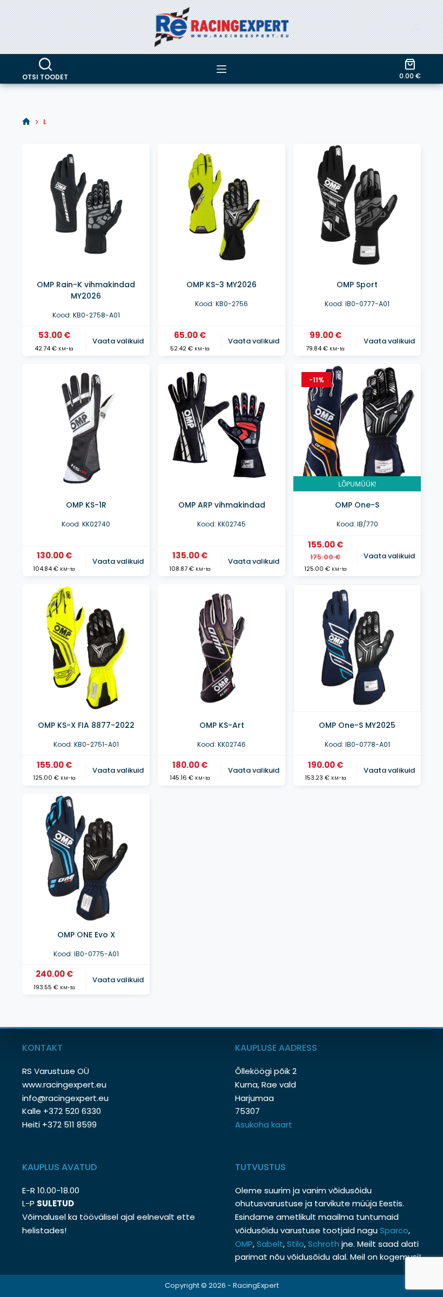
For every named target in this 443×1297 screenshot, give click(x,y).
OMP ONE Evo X (86, 934)
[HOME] (26, 122)
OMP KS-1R (86, 504)
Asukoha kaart (264, 1124)
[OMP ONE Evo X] (86, 857)
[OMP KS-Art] (221, 648)
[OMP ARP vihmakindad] (221, 427)
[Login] (415, 27)
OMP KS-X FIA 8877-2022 (86, 725)
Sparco (394, 1230)
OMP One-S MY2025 (357, 725)
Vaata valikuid (118, 341)
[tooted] (221, 69)
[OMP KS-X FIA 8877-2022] (86, 648)
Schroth (324, 1243)
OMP (244, 1243)
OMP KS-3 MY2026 (221, 284)
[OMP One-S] (357, 427)
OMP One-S (357, 504)
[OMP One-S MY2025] (357, 648)
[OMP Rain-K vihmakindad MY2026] (86, 207)
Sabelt (270, 1243)
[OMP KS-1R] (86, 427)
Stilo (295, 1243)
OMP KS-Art (221, 725)
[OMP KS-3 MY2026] (221, 207)
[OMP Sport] (357, 207)
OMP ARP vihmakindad (221, 504)
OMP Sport (357, 284)
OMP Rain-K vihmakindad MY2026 (86, 290)
